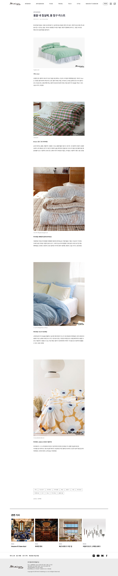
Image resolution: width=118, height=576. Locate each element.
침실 (48, 493)
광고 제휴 (18, 556)
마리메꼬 (49, 490)
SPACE (12, 544)
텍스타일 (54, 493)
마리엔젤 (56, 490)
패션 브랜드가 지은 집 (65, 546)
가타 (35, 490)
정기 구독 (25, 556)
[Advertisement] (59, 476)
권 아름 (43, 19)
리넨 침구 (41, 490)
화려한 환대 (38, 546)
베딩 (62, 490)
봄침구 (67, 490)
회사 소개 (12, 556)
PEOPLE (84, 544)
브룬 (73, 490)
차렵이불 (36, 493)
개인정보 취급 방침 (34, 556)
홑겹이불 (61, 493)
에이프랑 (79, 490)
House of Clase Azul (18, 546)
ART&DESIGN (36, 12)
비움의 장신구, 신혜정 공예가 (91, 546)
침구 (43, 493)
